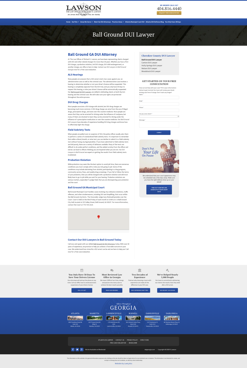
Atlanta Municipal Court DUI (134, 22)
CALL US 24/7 (82, 290)
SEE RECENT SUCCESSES (167, 290)
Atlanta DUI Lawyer (105, 340)
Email (141, 101)
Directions (144, 340)
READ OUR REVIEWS (112, 290)
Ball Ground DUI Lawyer (152, 59)
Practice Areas (117, 22)
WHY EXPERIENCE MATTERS (139, 290)
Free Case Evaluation (118, 343)
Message (142, 120)
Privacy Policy (132, 340)
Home (68, 22)
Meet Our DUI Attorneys (102, 22)
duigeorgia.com (150, 349)
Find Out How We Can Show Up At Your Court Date (159, 189)
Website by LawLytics (123, 363)
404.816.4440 (169, 8)
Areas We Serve (85, 22)
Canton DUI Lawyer (149, 62)
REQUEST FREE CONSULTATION (169, 13)
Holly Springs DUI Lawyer (152, 65)
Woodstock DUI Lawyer (151, 71)
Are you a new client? (145, 114)
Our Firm (74, 22)
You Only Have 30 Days (173, 22)
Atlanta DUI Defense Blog (155, 22)
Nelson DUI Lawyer (149, 68)
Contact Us (120, 340)
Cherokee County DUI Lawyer (158, 55)
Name (141, 94)
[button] (98, 217)
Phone (141, 107)
